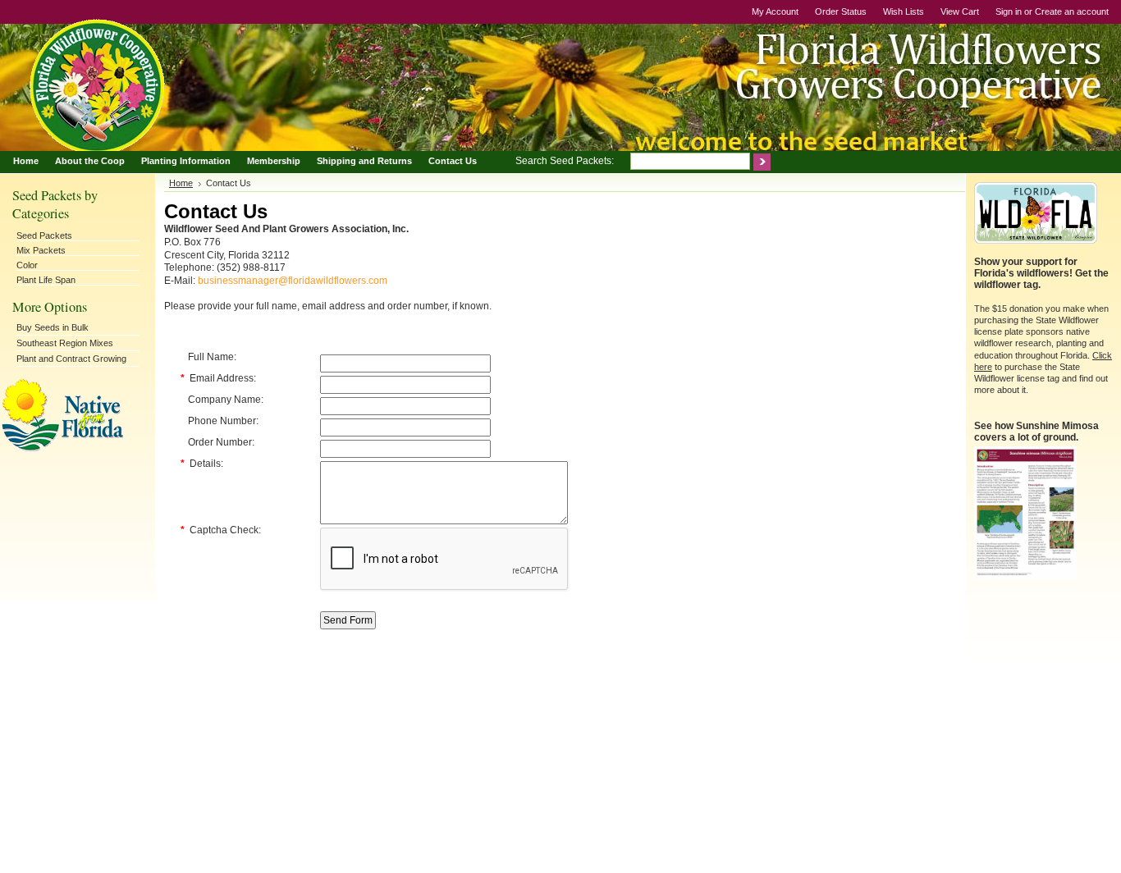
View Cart (959, 11)
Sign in (1008, 11)
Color (27, 265)
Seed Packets (44, 235)
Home (181, 183)
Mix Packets (41, 250)
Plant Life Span (45, 280)
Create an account (1072, 11)
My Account (775, 11)
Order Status (841, 11)
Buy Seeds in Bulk (52, 327)
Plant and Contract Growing (71, 358)
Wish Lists (903, 11)
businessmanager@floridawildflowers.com (292, 280)
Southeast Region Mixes (64, 343)
